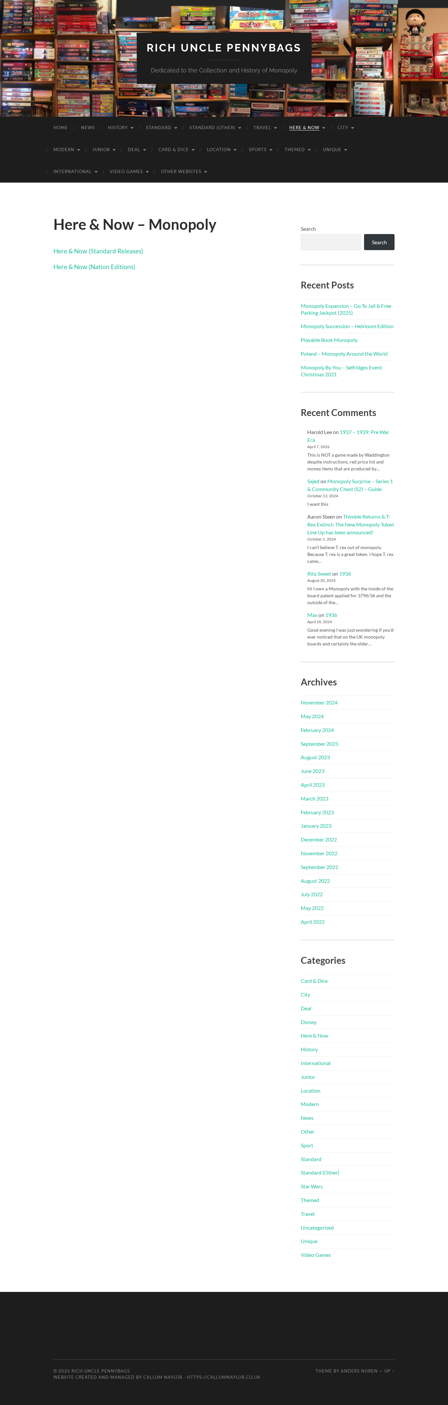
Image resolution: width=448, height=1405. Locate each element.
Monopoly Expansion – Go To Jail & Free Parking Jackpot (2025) (346, 309)
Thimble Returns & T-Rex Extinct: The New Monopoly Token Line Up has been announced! (350, 524)
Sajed (313, 481)
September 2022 (319, 867)
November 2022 (319, 853)
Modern (63, 149)
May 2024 (312, 716)
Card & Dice (173, 149)
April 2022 (313, 922)
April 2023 (313, 785)
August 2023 (315, 757)
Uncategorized (317, 1227)
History (118, 127)
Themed (295, 149)
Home (60, 127)
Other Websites (181, 171)
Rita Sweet (319, 573)
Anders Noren (359, 1371)
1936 (345, 573)
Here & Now (304, 127)
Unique (332, 149)
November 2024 (319, 702)
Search (308, 229)
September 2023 (319, 744)
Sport (307, 1145)
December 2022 (319, 839)
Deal (134, 149)
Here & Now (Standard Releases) (98, 251)
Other (308, 1131)
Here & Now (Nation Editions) (94, 266)
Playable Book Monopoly (329, 340)
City (342, 127)
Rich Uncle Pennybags (224, 48)
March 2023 (314, 798)
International (72, 171)
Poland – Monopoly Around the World (344, 353)
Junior (101, 149)
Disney (308, 1022)
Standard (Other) (212, 127)
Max (312, 615)
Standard (159, 127)
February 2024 (317, 730)
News (88, 127)
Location (219, 149)
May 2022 (312, 908)
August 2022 (315, 881)
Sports (258, 149)
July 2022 (312, 894)
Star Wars (312, 1186)
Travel (262, 127)
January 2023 (316, 825)
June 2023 (312, 771)
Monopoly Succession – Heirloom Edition (347, 326)
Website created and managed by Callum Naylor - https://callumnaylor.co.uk (157, 1377)
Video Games (126, 171)
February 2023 (317, 812)
